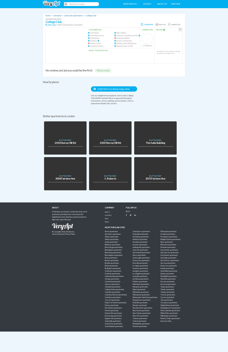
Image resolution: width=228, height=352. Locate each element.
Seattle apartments (167, 268)
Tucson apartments (167, 297)
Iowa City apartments (140, 250)
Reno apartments (166, 242)
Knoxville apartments (140, 263)
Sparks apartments (167, 274)
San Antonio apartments (169, 255)
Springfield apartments (168, 276)
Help (106, 219)
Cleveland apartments (112, 287)
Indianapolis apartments (141, 247)
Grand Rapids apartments (114, 326)
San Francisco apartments (169, 260)
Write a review (103, 70)
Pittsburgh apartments (168, 231)
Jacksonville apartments (141, 258)
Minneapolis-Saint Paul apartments (145, 297)
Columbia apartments (112, 292)
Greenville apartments (140, 234)
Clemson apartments (112, 284)
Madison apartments (140, 281)
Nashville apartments (140, 303)
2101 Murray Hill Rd (65, 142)
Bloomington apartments (113, 255)
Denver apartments (112, 305)
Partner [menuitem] (175, 4)
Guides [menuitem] (147, 4)
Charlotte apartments (112, 274)
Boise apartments (111, 258)
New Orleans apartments (141, 313)
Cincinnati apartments (112, 281)
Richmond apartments (168, 245)
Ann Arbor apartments (113, 234)
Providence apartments (168, 237)
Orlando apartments (140, 318)
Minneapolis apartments (141, 295)
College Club (91, 15)
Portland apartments (167, 234)
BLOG (128, 211)
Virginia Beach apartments (169, 305)
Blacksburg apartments (113, 252)
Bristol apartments (111, 266)
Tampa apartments (167, 287)
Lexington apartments (140, 271)
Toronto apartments (167, 295)
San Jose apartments (167, 263)
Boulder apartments (112, 263)
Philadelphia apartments (141, 324)
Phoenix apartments (140, 326)
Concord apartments (112, 300)
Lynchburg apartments (140, 279)
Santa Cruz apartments (168, 266)
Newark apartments (140, 305)
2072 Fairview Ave (155, 178)
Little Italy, (51, 25)
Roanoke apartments (167, 247)
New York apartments (140, 316)
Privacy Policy (70, 234)
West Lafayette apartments (170, 310)
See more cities (165, 321)
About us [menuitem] (162, 4)
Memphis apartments (140, 287)
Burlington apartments (113, 268)
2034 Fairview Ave (65, 178)
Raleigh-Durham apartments (170, 239)
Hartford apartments (140, 239)
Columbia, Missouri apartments (116, 295)
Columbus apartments (113, 297)
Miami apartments (139, 289)
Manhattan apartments (141, 284)
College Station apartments (114, 289)
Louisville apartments (140, 276)
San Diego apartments (168, 258)
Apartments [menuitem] (130, 4)
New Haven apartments (141, 310)
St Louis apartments (167, 281)
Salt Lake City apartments (169, 252)
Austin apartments (111, 242)
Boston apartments (111, 260)
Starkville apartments (168, 279)
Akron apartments (111, 231)
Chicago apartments (112, 279)
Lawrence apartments (140, 268)
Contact (108, 215)
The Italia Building (155, 142)
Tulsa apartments (166, 300)
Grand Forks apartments (113, 324)
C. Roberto (110, 178)
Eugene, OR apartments (113, 318)
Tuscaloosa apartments (168, 303)
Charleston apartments (113, 271)
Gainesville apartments (113, 321)
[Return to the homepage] (51, 4)
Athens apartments (111, 237)
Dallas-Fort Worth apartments (115, 303)
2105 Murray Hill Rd (110, 142)
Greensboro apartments (141, 231)
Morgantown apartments (142, 300)
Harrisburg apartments (141, 237)
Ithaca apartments (139, 255)
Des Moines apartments (113, 308)
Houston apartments (140, 245)
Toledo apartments (167, 289)
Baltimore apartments (112, 245)
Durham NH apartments (113, 313)
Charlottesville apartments (114, 276)
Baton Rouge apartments (113, 247)
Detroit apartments (111, 310)
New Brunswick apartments (142, 308)
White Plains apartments (169, 313)
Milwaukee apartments (141, 292)
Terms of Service (58, 234)
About (107, 212)
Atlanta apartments (111, 239)
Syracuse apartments (168, 284)
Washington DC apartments (170, 308)
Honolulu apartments (140, 242)
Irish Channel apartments (141, 252)
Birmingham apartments (113, 250)
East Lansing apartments (113, 316)
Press (107, 222)
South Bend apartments (168, 271)
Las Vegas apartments (140, 266)
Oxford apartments (139, 321)
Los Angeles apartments (141, 274)
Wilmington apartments (168, 316)
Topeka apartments (167, 292)
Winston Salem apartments (170, 318)
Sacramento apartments (169, 250)
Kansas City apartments (141, 260)
